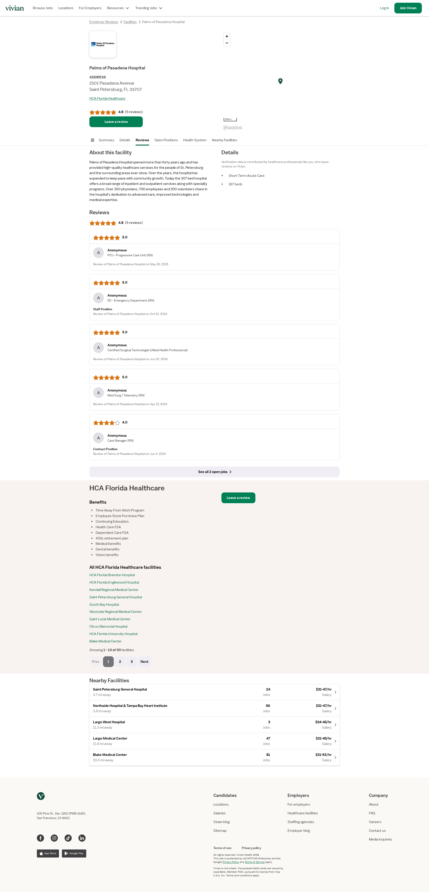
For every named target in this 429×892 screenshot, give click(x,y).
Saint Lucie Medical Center (109, 619)
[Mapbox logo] (232, 127)
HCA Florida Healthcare (107, 98)
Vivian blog (221, 822)
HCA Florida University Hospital (113, 634)
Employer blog (299, 830)
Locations (66, 8)
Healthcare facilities (303, 813)
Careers (375, 822)
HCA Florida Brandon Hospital (112, 575)
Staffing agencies (301, 822)
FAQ (372, 813)
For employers (299, 804)
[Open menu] (92, 140)
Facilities (130, 22)
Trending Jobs (146, 8)
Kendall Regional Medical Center (114, 590)
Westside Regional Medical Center (115, 612)
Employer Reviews (103, 22)
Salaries (219, 813)
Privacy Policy (231, 862)
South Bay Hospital (104, 604)
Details (125, 140)
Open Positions (166, 140)
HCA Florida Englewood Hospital (114, 582)
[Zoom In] (227, 36)
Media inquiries (380, 839)
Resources (115, 8)
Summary (106, 140)
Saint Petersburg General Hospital (115, 597)
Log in (384, 8)
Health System (194, 140)
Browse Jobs (43, 8)
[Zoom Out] (227, 43)
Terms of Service (255, 862)
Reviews (142, 140)
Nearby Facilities (224, 140)
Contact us (377, 830)
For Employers (90, 8)
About (374, 804)
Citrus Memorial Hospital (108, 626)
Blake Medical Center (105, 641)
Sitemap (220, 830)
